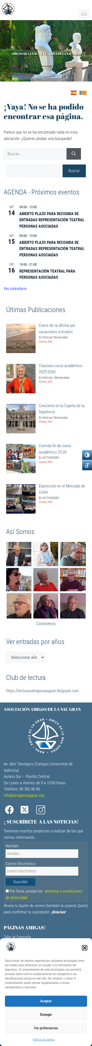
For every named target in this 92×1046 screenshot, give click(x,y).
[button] (84, 947)
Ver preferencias (46, 1028)
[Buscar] (73, 154)
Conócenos (46, 623)
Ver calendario (15, 288)
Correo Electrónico (21, 863)
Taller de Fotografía (17, 937)
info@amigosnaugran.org (24, 795)
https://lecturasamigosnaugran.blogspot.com (42, 690)
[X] (27, 809)
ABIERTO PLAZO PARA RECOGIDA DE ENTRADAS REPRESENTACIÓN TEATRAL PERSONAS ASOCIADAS (51, 220)
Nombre (12, 845)
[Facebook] (11, 809)
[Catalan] (84, 92)
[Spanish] (75, 92)
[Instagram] (42, 809)
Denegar (46, 1014)
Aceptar (46, 1001)
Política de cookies (43, 1039)
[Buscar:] (35, 153)
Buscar (74, 170)
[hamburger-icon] (84, 14)
